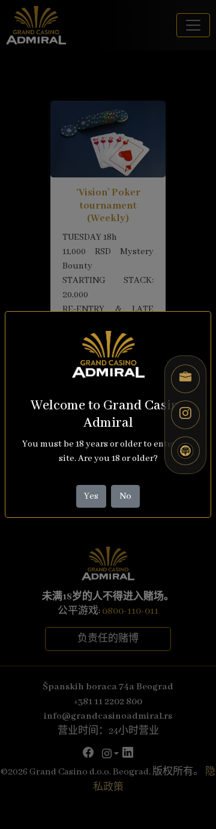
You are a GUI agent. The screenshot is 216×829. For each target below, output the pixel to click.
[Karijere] (185, 378)
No (125, 496)
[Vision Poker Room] (185, 450)
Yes (91, 496)
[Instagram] (185, 414)
